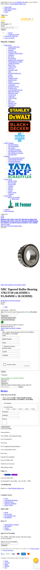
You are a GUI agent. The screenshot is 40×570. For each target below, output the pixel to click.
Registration (8, 517)
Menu (2, 217)
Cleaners (7, 209)
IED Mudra (7, 10)
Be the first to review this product (10, 300)
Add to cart (4, 383)
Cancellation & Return (11, 500)
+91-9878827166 (19, 2)
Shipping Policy (9, 502)
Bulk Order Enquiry (10, 8)
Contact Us (7, 529)
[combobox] (9, 28)
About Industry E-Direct (11, 524)
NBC (6, 307)
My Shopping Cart (9, 516)
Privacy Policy (8, 505)
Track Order (8, 7)
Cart (5, 567)
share (2, 330)
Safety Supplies (9, 143)
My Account (8, 514)
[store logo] (17, 21)
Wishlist (6, 566)
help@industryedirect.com (18, 4)
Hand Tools (7, 45)
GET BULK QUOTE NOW (8, 318)
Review (4, 391)
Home (6, 512)
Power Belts (8, 196)
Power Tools (8, 179)
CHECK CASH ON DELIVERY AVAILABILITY (16, 385)
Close (2, 216)
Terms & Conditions (10, 503)
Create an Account (13, 34)
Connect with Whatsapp (7, 319)
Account (6, 562)
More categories (9, 211)
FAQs (6, 12)
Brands (6, 528)
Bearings (7, 156)
